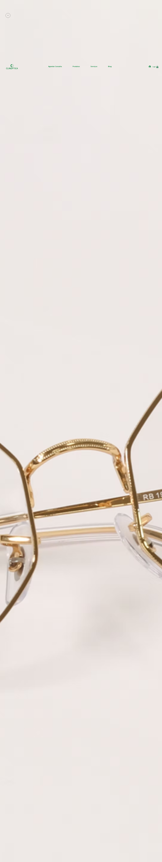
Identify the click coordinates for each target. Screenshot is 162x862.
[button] (157, 66)
